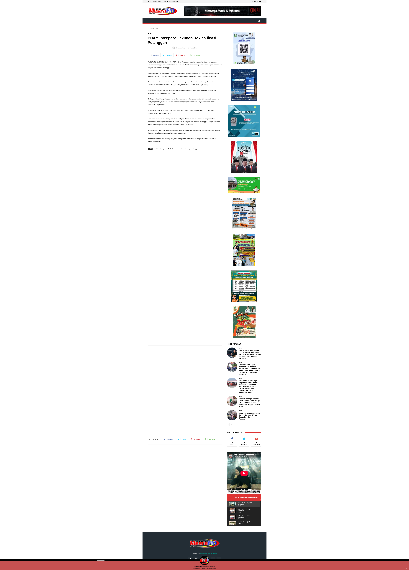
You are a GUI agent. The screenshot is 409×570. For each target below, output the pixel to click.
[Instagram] (252, 1)
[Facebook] (250, 1)
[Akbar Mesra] (174, 48)
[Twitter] (255, 1)
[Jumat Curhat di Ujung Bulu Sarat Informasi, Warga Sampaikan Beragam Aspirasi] (232, 415)
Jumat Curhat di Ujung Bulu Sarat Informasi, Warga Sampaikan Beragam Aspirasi (249, 416)
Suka (232, 437)
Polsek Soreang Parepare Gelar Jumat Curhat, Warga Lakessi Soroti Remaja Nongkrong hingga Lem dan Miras (249, 402)
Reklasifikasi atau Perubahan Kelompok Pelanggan (183, 149)
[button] (258, 20)
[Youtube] (260, 1)
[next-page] (231, 424)
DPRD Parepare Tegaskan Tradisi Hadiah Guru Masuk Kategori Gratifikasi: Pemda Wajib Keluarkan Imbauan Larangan (250, 354)
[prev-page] (228, 424)
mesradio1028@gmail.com (208, 553)
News (156, 28)
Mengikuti (244, 437)
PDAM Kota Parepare (160, 149)
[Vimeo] (257, 1)
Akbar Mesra (182, 48)
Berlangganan (256, 437)
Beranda (150, 28)
